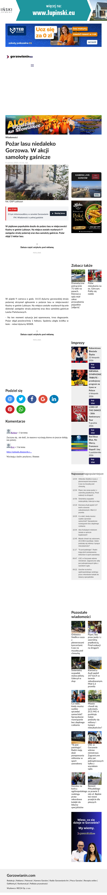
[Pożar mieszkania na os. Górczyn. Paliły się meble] (95, 276)
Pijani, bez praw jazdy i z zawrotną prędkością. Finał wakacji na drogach (88, 492)
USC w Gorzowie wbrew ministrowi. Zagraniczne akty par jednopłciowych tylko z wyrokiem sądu (89, 562)
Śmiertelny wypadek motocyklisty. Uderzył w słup (88, 500)
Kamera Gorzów (41, 881)
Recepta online (90, 881)
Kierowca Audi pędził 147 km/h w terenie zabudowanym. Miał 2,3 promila (88, 509)
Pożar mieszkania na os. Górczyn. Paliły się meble (94, 288)
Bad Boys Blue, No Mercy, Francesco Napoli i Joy (94, 443)
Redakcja (10, 881)
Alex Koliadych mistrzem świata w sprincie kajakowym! (87, 532)
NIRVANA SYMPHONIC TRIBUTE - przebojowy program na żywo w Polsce (95, 381)
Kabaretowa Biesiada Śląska (95, 351)
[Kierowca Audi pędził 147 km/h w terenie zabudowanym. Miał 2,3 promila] (95, 663)
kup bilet (93, 366)
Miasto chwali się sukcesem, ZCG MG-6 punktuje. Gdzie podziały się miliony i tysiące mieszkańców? (89, 542)
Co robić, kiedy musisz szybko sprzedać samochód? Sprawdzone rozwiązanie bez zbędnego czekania (88, 521)
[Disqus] (37, 462)
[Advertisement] (53, 94)
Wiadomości (11, 137)
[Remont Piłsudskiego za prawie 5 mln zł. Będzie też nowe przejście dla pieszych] (95, 778)
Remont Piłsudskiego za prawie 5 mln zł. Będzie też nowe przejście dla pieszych (94, 794)
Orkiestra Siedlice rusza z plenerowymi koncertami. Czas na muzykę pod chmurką (88, 482)
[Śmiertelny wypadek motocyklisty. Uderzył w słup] (78, 663)
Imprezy (78, 343)
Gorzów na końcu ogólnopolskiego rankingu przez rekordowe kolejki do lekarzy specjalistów (88, 573)
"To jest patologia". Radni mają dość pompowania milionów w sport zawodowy (88, 552)
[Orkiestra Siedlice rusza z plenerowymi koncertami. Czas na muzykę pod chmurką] (78, 627)
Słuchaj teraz (60, 213)
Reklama (19, 881)
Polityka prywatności (39, 884)
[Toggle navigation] (32, 66)
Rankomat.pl (23, 884)
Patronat (28, 881)
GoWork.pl (11, 884)
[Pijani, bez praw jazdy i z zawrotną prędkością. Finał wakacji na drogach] (95, 627)
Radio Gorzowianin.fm (59, 881)
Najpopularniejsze (94, 473)
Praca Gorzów (76, 881)
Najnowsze (77, 474)
